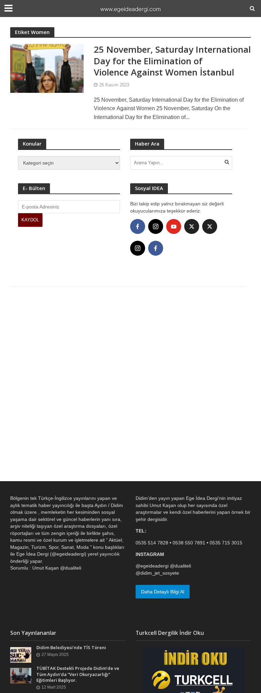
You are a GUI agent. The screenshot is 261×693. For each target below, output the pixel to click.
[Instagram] (155, 226)
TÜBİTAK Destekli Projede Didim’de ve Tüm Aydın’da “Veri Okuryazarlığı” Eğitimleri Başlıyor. (77, 674)
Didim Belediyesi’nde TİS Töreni (71, 647)
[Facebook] (137, 226)
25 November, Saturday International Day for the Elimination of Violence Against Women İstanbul (172, 61)
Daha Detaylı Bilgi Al (162, 591)
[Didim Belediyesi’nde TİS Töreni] (20, 654)
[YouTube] (173, 226)
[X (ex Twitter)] (191, 226)
